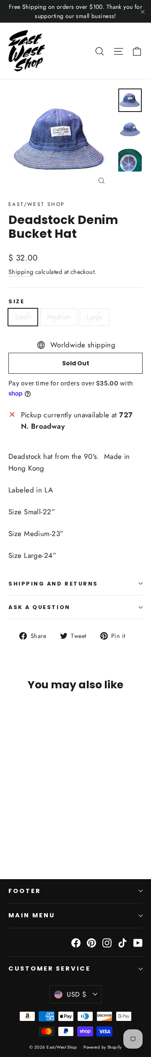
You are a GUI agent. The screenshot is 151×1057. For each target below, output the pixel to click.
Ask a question (39, 607)
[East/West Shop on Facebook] (76, 942)
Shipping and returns (53, 583)
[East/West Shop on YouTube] (138, 942)
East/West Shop (36, 204)
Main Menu (31, 915)
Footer (24, 891)
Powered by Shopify (102, 1047)
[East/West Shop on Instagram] (107, 942)
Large (94, 317)
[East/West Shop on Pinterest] (91, 942)
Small (23, 317)
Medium (58, 317)
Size (16, 301)
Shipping (20, 272)
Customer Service (49, 968)
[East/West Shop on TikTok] (122, 942)
